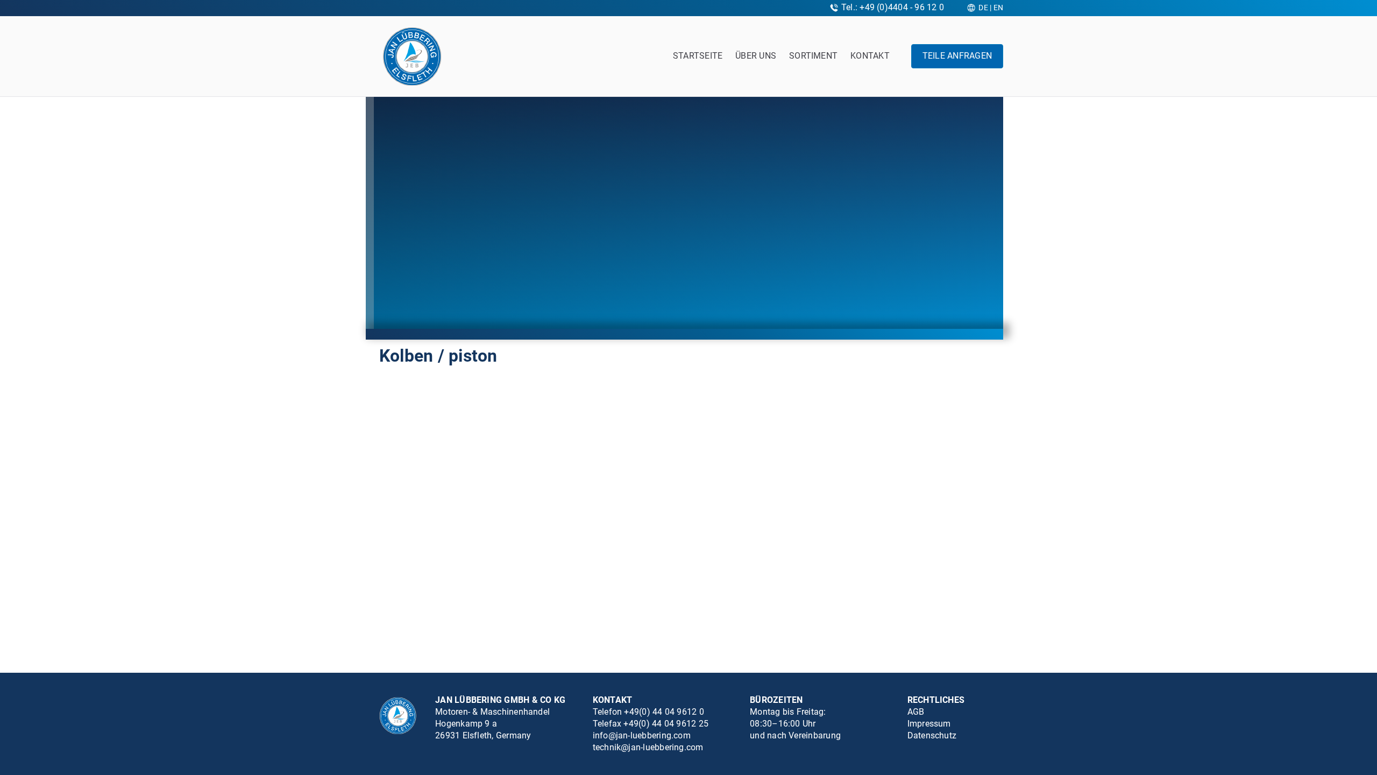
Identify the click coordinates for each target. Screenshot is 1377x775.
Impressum (929, 723)
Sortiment (813, 56)
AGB (916, 712)
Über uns (755, 56)
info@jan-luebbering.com (642, 735)
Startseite (697, 56)
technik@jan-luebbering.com (648, 747)
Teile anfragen (957, 56)
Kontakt (870, 56)
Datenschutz (932, 735)
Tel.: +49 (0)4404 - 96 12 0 (892, 7)
